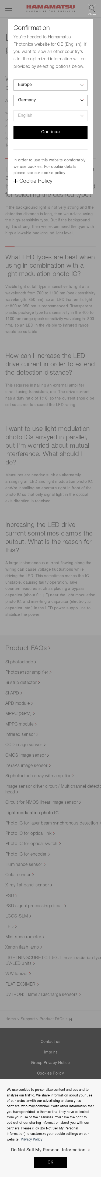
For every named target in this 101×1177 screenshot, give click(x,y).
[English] (50, 115)
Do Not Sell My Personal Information (48, 1150)
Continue (50, 132)
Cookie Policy (35, 181)
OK (50, 1162)
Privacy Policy (31, 1139)
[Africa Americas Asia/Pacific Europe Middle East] (50, 85)
